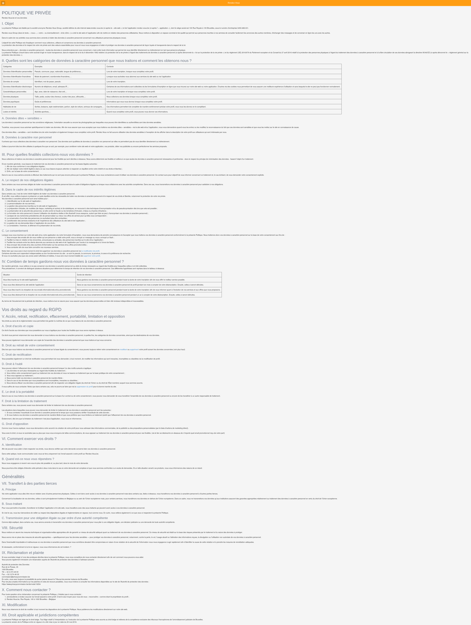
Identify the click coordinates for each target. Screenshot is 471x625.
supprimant (134, 349)
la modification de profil (90, 251)
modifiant (123, 349)
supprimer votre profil (91, 256)
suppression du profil (85, 386)
